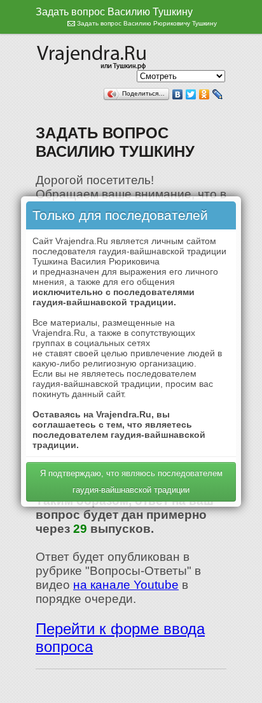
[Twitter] (191, 94)
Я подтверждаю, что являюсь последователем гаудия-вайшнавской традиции (131, 481)
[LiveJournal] (217, 94)
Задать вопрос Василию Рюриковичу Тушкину (147, 23)
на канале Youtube (126, 584)
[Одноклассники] (204, 94)
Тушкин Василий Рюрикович (93, 55)
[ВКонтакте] (177, 94)
